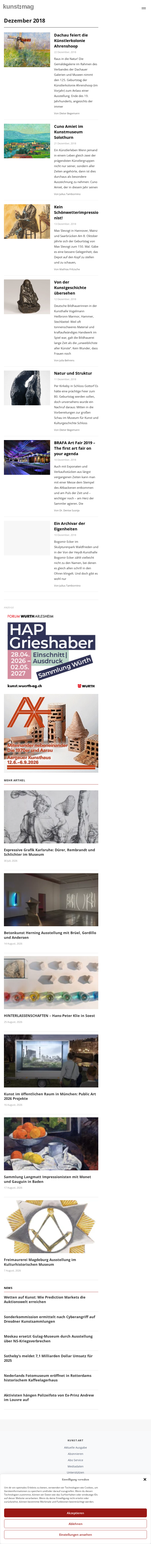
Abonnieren (75, 1454)
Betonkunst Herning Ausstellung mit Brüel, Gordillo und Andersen (50, 935)
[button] (145, 1479)
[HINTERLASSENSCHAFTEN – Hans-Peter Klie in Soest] (51, 1007)
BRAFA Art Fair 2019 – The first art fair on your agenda (74, 448)
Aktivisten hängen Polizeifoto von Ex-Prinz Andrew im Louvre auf (49, 1397)
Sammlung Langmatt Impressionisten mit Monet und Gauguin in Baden (47, 1179)
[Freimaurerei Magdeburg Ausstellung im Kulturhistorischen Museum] (51, 1251)
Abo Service (75, 1460)
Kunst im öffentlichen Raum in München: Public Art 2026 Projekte (50, 1096)
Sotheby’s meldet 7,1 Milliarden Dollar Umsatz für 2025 (48, 1358)
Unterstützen (75, 1472)
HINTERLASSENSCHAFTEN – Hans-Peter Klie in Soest (49, 1015)
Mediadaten (76, 1466)
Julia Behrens (66, 360)
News (8, 1288)
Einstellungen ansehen (75, 1535)
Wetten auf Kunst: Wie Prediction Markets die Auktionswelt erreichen (45, 1299)
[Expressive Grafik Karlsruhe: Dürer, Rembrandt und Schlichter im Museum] (51, 841)
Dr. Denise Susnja (69, 510)
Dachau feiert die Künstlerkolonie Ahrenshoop (71, 40)
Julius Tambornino (70, 194)
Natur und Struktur (73, 373)
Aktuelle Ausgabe (75, 1447)
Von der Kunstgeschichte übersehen (70, 287)
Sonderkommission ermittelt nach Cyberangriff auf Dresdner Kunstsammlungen (49, 1319)
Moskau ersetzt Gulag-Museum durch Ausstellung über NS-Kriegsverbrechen (48, 1338)
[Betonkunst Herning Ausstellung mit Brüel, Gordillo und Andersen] (51, 924)
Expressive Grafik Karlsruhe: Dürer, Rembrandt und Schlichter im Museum (49, 852)
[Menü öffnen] (143, 8)
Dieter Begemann (69, 113)
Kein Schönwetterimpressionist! (76, 212)
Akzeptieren (75, 1513)
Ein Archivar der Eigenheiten (69, 526)
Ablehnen (76, 1524)
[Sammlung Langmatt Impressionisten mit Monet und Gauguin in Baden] (51, 1168)
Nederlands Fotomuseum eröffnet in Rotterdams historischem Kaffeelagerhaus (47, 1377)
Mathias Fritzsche (69, 269)
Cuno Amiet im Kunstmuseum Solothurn (68, 132)
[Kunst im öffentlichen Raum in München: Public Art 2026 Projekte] (51, 1085)
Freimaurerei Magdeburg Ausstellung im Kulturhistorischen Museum (40, 1262)
